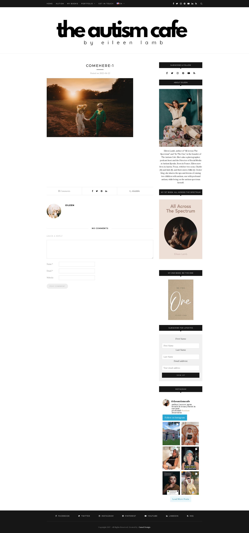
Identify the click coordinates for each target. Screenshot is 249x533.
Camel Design (144, 527)
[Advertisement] (100, 161)
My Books (72, 4)
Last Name (181, 350)
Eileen (136, 191)
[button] (171, 433)
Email (50, 271)
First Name (180, 338)
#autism (185, 410)
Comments (64, 191)
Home (50, 4)
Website (50, 277)
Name (50, 264)
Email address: (181, 361)
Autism (60, 4)
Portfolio (87, 4)
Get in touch (106, 4)
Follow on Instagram (175, 417)
